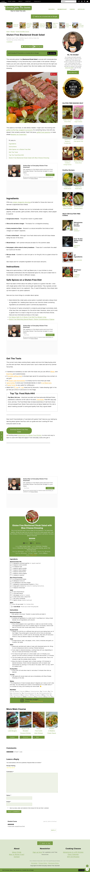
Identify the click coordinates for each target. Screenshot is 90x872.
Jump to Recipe (27, 46)
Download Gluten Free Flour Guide (19, 430)
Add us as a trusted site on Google (46, 16)
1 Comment (9, 41)
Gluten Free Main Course (22, 31)
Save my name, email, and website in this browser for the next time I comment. (29, 808)
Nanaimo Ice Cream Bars (18, 134)
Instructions (13, 146)
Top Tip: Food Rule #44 (16, 155)
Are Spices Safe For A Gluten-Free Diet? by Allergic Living (27, 317)
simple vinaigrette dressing (21, 202)
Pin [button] (33, 543)
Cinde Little (33, 555)
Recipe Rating (10, 765)
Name (8, 795)
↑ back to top (45, 843)
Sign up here (37, 852)
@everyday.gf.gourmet (36, 701)
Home (7, 31)
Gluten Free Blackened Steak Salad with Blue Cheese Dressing (29, 158)
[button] (29, 538)
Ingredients (12, 143)
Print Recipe (39, 46)
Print (26, 543)
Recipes (13, 31)
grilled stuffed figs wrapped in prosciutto (19, 130)
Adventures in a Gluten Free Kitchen (29, 435)
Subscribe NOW (69, 67)
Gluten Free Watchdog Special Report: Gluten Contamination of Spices (31, 319)
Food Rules (40, 399)
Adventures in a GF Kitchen (73, 852)
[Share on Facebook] (1, 432)
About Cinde (16, 852)
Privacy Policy (43, 863)
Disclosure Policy (53, 863)
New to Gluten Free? (16, 854)
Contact (17, 856)
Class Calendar (73, 854)
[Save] (53, 74)
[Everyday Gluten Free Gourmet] (18, 11)
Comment (10, 771)
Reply (53, 830)
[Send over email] (1, 439)
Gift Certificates (73, 856)
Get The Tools (13, 152)
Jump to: (13, 140)
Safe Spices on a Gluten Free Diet (20, 149)
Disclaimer (34, 863)
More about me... (73, 72)
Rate (39, 543)
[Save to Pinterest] (1, 436)
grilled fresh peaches (43, 132)
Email (8, 801)
